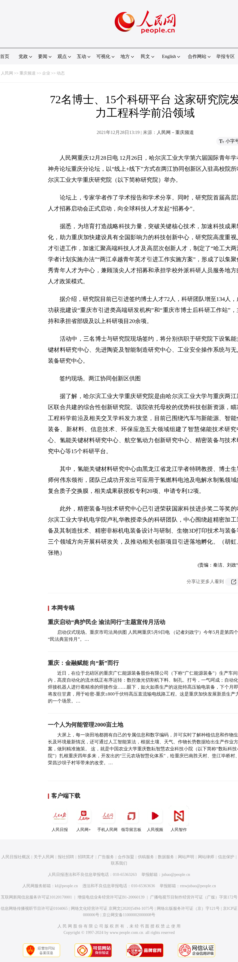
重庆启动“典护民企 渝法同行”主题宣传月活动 (106, 622)
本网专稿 (63, 608)
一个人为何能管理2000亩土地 (85, 724)
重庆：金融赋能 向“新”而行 (83, 663)
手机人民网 (107, 829)
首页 (4, 56)
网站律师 (206, 857)
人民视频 (155, 829)
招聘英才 (86, 857)
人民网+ (83, 829)
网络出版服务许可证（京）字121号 (188, 908)
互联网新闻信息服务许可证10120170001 (36, 897)
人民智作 (179, 829)
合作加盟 (126, 857)
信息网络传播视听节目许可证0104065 (34, 908)
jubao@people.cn (176, 874)
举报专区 (225, 56)
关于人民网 (44, 857)
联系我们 (119, 863)
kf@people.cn (66, 886)
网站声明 (186, 857)
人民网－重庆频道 (175, 132)
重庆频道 (27, 73)
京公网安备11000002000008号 (128, 915)
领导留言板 (131, 829)
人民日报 (60, 829)
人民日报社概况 (15, 857)
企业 (46, 73)
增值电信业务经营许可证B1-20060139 (111, 897)
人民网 (7, 73)
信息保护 (226, 857)
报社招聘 (66, 857)
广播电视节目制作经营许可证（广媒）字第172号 (193, 897)
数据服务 (166, 857)
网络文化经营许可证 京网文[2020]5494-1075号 (112, 908)
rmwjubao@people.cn (198, 886)
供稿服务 (146, 857)
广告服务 (106, 857)
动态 (61, 73)
